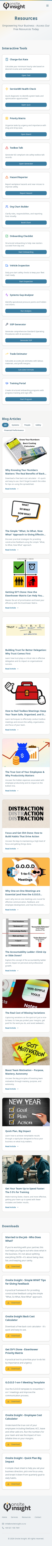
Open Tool (26, 75)
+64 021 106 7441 (12, 1528)
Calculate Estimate (26, 370)
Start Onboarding (26, 252)
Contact (38, 1517)
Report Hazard (26, 193)
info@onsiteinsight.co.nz (15, 1524)
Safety (38, 425)
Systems (15, 425)
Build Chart (26, 222)
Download (15, 1266)
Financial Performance (14, 430)
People (27, 425)
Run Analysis (26, 311)
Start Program (26, 399)
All (5, 425)
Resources (26, 1517)
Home (4, 1517)
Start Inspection (26, 281)
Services (14, 1517)
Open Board (26, 134)
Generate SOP (26, 340)
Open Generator (26, 163)
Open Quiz (26, 105)
